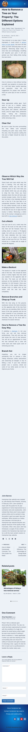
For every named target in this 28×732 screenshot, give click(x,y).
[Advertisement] (14, 156)
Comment (6, 666)
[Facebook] (15, 719)
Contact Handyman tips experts (14, 711)
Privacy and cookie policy (14, 714)
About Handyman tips (14, 708)
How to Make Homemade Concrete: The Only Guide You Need (7, 550)
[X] (18, 719)
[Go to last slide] (4, 584)
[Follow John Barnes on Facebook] (3, 538)
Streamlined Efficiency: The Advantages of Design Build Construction (21, 550)
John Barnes (8, 593)
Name (5, 688)
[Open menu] (24, 4)
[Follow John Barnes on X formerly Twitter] (6, 538)
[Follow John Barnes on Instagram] (9, 538)
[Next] (23, 584)
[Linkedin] (24, 719)
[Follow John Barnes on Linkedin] (12, 538)
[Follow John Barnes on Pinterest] (15, 538)
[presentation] (14, 577)
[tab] (10, 601)
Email (5, 695)
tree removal (13, 216)
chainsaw (15, 331)
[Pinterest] (21, 719)
